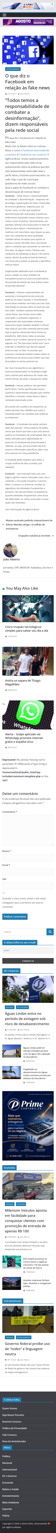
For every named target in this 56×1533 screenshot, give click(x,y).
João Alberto (25, 94)
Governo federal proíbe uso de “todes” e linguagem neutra (27, 1348)
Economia (21, 1204)
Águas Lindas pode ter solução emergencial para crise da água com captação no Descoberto (36, 1052)
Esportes (7, 1509)
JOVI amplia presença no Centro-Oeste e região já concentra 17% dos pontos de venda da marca (36, 1263)
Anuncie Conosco (11, 1421)
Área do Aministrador (14, 1441)
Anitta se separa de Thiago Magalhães (22, 682)
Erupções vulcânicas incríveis (34, 535)
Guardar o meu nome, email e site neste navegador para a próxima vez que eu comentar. (24, 902)
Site (4, 879)
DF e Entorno (22, 1007)
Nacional (7, 1462)
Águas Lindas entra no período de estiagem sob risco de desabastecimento (27, 1018)
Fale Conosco (9, 1434)
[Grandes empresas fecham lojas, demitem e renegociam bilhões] (11, 1285)
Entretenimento (13, 69)
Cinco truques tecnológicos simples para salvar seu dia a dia (26, 629)
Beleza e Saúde (10, 1489)
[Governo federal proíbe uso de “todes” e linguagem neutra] (28, 1319)
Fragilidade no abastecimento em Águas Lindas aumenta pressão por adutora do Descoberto (37, 1074)
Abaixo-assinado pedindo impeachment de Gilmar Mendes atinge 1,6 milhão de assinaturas (29, 524)
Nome (6, 851)
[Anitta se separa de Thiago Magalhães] (28, 648)
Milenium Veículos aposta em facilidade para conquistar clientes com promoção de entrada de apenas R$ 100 (26, 1220)
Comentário (9, 811)
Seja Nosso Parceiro (13, 1415)
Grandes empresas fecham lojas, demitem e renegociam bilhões (37, 1283)
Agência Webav (13, 1527)
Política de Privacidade (14, 1428)
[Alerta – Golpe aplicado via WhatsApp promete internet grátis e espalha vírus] (28, 702)
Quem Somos (9, 1408)
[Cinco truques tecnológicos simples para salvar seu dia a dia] (28, 597)
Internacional (9, 1469)
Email (6, 865)
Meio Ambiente (10, 1502)
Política (6, 1456)
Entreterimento (10, 1495)
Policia (5, 1515)
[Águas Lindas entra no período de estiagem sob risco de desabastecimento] (28, 989)
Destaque (9, 1007)
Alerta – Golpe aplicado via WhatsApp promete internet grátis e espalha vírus (24, 738)
